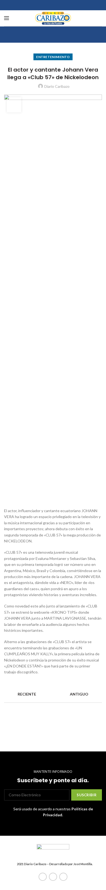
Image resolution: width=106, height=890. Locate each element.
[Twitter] (53, 877)
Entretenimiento (53, 57)
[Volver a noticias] (53, 694)
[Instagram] (63, 877)
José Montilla (82, 864)
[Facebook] (43, 877)
